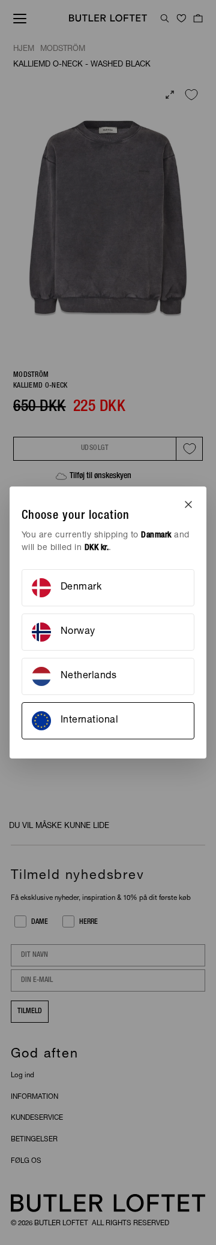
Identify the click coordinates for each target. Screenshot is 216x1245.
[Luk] (188, 504)
